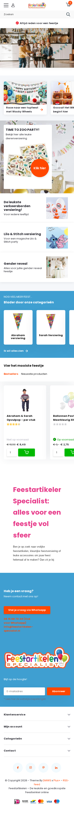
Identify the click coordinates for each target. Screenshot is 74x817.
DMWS (47, 780)
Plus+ (56, 780)
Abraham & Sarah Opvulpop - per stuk (21, 418)
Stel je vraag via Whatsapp (27, 610)
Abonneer (58, 691)
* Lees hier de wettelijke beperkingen (25, 699)
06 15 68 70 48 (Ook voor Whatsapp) (17, 621)
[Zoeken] (68, 14)
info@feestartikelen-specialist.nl (18, 629)
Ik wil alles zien (14, 350)
